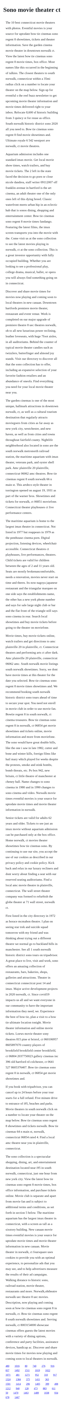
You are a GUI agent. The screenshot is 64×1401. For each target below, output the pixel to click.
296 (28, 1384)
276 (43, 1366)
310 (46, 1375)
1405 (37, 1384)
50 (7, 1392)
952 (37, 1375)
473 (36, 1388)
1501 (8, 1384)
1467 (17, 1397)
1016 (17, 1366)
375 (28, 1379)
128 (27, 1388)
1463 (26, 1392)
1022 (47, 1370)
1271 (27, 1375)
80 (26, 1366)
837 (7, 1370)
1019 (37, 1370)
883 (45, 1388)
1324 (8, 1379)
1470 (15, 1392)
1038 (46, 1392)
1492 (17, 1370)
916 (52, 1366)
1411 (37, 1379)
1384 (18, 1379)
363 (47, 1379)
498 (56, 1384)
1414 (18, 1384)
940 (18, 1388)
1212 (8, 1388)
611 (53, 1388)
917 (55, 1375)
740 (34, 1366)
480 (7, 1366)
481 (18, 1375)
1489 (36, 1392)
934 (56, 1392)
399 (47, 1384)
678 (7, 1397)
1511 (27, 1370)
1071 (8, 1375)
